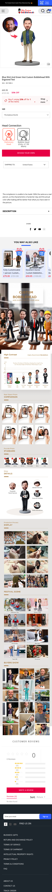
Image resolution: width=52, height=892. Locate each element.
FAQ (5, 859)
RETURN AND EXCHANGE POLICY (18, 830)
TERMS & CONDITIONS (14, 854)
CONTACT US (9, 876)
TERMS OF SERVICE (12, 835)
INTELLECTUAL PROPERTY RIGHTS (18, 845)
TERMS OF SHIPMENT (13, 840)
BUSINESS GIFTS (11, 825)
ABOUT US (8, 871)
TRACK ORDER (10, 881)
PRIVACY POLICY (11, 849)
